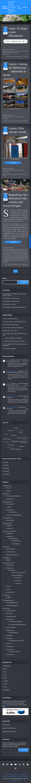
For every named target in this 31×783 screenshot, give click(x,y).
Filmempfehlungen (11, 603)
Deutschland (13, 539)
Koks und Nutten (19, 256)
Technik (9, 639)
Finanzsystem (10, 617)
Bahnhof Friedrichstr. (21, 251)
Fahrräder (9, 510)
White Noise (10, 592)
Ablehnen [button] (25, 7)
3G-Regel (7, 51)
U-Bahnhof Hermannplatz (19, 259)
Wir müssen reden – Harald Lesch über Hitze (15, 322)
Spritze (4, 259)
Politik (8, 525)
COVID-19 (22, 51)
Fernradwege (16, 544)
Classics (18, 578)
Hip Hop (18, 581)
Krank (26, 256)
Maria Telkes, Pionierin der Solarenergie (13, 328)
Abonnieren (24, 750)
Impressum (9, 775)
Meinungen (6, 523)
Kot (24, 256)
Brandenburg (16, 541)
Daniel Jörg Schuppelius (9, 49)
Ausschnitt (9, 565)
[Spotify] (28, 765)
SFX (8, 586)
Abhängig (7, 249)
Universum (9, 649)
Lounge (17, 583)
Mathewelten (13, 633)
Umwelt (9, 528)
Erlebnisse (7, 54)
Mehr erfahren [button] (19, 7)
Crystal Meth (19, 253)
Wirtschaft (9, 655)
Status (5, 678)
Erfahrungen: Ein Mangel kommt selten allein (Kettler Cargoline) (14, 294)
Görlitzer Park (18, 255)
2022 (5, 474)
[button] (9, 139)
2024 (5, 468)
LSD (4, 257)
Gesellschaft (10, 628)
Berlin (6, 117)
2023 (5, 471)
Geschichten (7, 518)
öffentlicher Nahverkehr (10, 52)
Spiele (8, 491)
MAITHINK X (10, 552)
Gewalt (13, 255)
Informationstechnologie (13, 496)
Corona (11, 51)
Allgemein (6, 486)
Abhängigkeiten (12, 249)
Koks (14, 256)
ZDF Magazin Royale (12, 555)
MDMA (6, 257)
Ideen (8, 488)
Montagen (9, 499)
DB (23, 253)
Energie (9, 614)
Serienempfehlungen (12, 606)
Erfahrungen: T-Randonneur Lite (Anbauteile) (15, 307)
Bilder (5, 669)
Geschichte (9, 620)
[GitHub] (7, 765)
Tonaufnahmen (7, 563)
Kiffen (9, 256)
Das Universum (13, 652)
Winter (23, 117)
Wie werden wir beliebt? (10, 349)
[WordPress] (23, 765)
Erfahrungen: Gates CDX (10, 304)
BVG (11, 253)
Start (4, 21)
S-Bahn (17, 52)
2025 (5, 465)
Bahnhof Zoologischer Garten (13, 252)
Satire (5, 547)
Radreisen (9, 537)
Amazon (5, 705)
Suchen (5, 278)
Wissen (5, 609)
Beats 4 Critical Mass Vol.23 (11, 319)
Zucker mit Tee (23, 260)
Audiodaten (6, 690)
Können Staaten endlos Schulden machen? (14, 341)
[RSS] (19, 765)
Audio (8, 507)
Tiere (8, 644)
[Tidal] (15, 769)
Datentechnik (10, 611)
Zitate (5, 675)
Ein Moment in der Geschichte (17, 625)
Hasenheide (23, 255)
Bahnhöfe (21, 252)
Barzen (8, 253)
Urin (12, 260)
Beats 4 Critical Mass (18, 573)
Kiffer (12, 256)
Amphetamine (22, 249)
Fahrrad (11, 570)
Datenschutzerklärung (18, 775)
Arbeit (5, 494)
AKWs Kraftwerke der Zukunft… (11, 325)
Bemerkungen (7, 666)
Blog (8, 560)
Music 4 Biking (16, 575)
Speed (26, 257)
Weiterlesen (13, 242)
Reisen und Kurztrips (9, 531)
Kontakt (5, 775)
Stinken (8, 259)
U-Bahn (11, 259)
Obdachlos (16, 117)
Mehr (13, 163)
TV (7, 589)
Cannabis (14, 253)
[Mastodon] (3, 765)
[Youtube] (11, 765)
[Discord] (15, 765)
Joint (6, 256)
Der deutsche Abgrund (15, 622)
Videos (5, 684)
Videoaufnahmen (8, 600)
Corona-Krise (16, 51)
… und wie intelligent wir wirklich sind (13, 338)
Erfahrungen (7, 502)
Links (5, 672)
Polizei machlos (18, 257)
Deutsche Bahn (11, 117)
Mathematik (10, 630)
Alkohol (17, 249)
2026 (5, 462)
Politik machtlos (12, 257)
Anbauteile (12, 512)
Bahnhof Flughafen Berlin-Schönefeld (15, 250)
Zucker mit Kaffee (16, 260)
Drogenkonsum (9, 255)
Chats (5, 687)
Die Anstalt (9, 549)
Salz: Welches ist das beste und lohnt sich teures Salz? (15, 334)
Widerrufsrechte (17, 776)
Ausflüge (6, 118)
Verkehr (6, 595)
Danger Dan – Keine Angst (10, 331)
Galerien (6, 681)
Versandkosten (25, 776)
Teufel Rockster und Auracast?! (11, 298)
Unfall (8, 597)
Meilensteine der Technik (16, 641)
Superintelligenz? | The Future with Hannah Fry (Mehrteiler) (15, 345)
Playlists (9, 568)
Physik (8, 636)
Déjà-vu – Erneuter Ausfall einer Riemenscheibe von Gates (17, 360)
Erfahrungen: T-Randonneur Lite (12, 301)
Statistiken (6, 558)
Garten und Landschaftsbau (13, 515)
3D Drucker (9, 504)
